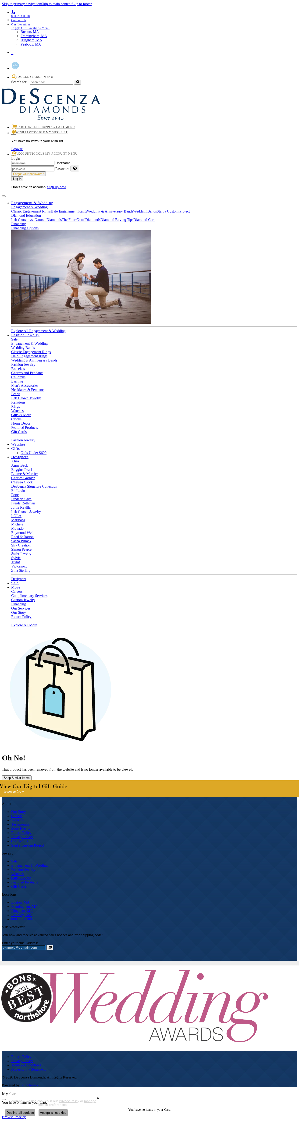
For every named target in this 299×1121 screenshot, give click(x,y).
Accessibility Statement (28, 1069)
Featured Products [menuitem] (24, 882)
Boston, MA (20, 902)
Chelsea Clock (22, 482)
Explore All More (24, 625)
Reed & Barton (22, 537)
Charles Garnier (23, 478)
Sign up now (56, 187)
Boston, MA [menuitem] (30, 32)
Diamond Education (26, 215)
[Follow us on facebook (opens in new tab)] (154, 56)
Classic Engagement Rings (31, 211)
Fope (15, 495)
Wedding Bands (145, 211)
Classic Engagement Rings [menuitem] (31, 352)
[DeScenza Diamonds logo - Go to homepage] (51, 114)
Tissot (15, 562)
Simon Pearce (21, 549)
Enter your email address (20, 943)
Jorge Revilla (21, 507)
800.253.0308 (21, 919)
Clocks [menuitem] (16, 419)
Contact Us (19, 841)
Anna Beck (19, 465)
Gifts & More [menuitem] (21, 878)
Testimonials (20, 824)
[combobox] (51, 82)
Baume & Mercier (24, 474)
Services (17, 820)
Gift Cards (19, 432)
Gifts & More (21, 415)
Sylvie (16, 558)
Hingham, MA (22, 911)
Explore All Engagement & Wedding (38, 331)
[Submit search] (77, 82)
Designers (19, 457)
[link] (154, 20)
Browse (17, 149)
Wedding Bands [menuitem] (23, 348)
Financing (18, 224)
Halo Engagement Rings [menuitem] (29, 356)
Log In (17, 179)
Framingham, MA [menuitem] (34, 36)
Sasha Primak (21, 541)
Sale (14, 339)
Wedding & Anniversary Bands (110, 211)
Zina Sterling (20, 570)
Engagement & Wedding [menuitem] (29, 865)
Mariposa (18, 520)
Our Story (18, 612)
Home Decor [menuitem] (20, 423)
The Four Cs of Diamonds (81, 220)
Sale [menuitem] (14, 861)
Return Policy (21, 617)
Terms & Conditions (26, 1065)
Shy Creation (21, 545)
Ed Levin (18, 491)
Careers (16, 591)
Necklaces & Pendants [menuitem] (27, 390)
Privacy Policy (22, 837)
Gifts (15, 449)
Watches (17, 411)
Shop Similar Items (17, 778)
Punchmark (29, 1085)
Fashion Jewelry (25, 335)
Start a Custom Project (173, 211)
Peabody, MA (21, 915)
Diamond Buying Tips (116, 220)
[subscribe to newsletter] (49, 947)
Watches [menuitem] (17, 874)
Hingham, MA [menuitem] (31, 40)
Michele (17, 524)
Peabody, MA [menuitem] (31, 44)
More (15, 587)
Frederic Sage (21, 499)
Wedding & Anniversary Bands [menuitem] (34, 360)
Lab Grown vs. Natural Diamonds (36, 220)
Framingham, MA (24, 906)
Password (62, 169)
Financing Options (25, 228)
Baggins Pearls (22, 470)
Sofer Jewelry (21, 554)
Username (62, 163)
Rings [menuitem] (15, 406)
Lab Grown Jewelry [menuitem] (26, 398)
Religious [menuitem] (18, 402)
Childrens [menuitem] (18, 377)
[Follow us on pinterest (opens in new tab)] (154, 52)
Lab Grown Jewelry (26, 512)
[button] (154, 26)
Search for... (20, 82)
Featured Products (24, 427)
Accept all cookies (53, 1112)
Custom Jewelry (23, 600)
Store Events (20, 828)
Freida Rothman (23, 503)
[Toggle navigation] (4, 196)
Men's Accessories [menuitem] (24, 385)
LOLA (16, 516)
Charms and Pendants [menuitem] (27, 373)
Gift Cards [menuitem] (19, 886)
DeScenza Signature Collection (34, 486)
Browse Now (14, 791)
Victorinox (19, 566)
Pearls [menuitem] (15, 394)
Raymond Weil (22, 533)
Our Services (20, 608)
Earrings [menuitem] (17, 381)
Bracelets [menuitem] (18, 369)
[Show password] (75, 168)
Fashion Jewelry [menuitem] (23, 870)
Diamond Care (144, 220)
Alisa (15, 461)
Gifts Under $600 (33, 453)
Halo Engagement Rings (69, 211)
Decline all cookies (20, 1112)
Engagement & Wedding (32, 203)
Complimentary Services (29, 596)
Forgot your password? (28, 174)
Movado (17, 528)
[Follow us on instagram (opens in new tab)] (154, 59)
